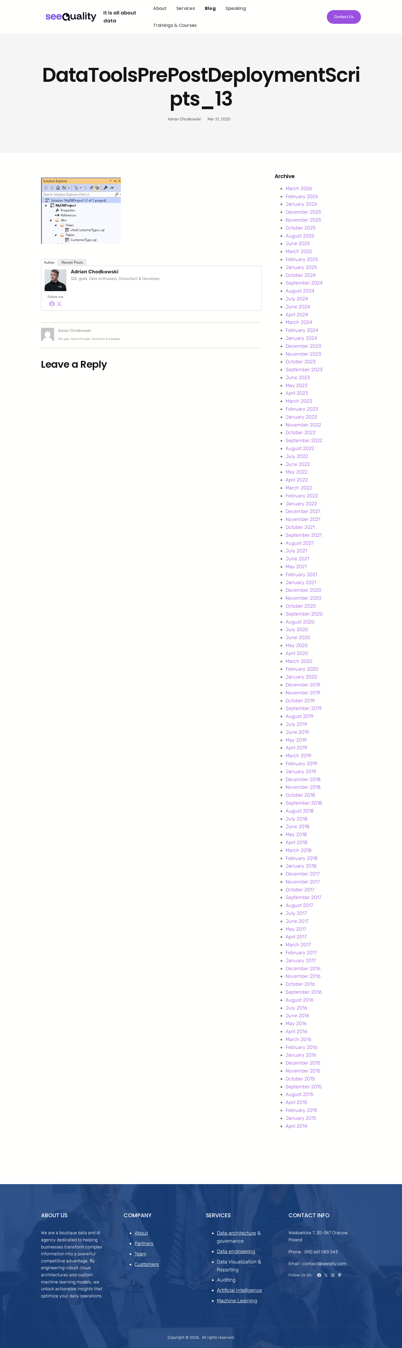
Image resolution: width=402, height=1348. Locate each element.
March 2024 (299, 322)
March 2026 (299, 188)
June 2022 (298, 464)
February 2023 (302, 409)
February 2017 (301, 953)
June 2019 (297, 732)
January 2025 (301, 267)
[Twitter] (59, 303)
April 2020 (297, 653)
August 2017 (299, 905)
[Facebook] (52, 303)
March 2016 (298, 1039)
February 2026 (302, 196)
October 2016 (300, 984)
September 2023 (304, 370)
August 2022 (300, 448)
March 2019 (298, 756)
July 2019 (296, 724)
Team (141, 1254)
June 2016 (297, 1016)
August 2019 (299, 716)
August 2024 (300, 291)
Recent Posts (72, 262)
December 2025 (303, 212)
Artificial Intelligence (239, 1290)
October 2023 (301, 362)
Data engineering (236, 1251)
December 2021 (303, 511)
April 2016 (296, 1031)
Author (49, 262)
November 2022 (303, 425)
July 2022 (297, 456)
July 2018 (296, 819)
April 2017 (296, 937)
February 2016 (301, 1047)
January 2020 (301, 677)
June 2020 (298, 637)
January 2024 (301, 338)
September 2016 (304, 992)
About (141, 1233)
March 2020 (299, 661)
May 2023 (296, 385)
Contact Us (344, 17)
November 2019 (303, 693)
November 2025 (303, 220)
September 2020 (304, 614)
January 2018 (301, 866)
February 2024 (302, 330)
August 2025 (300, 236)
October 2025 (301, 228)
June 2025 (298, 243)
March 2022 (299, 488)
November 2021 (303, 519)
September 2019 (304, 708)
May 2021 (296, 567)
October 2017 (300, 890)
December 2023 (303, 346)
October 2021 (300, 527)
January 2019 (301, 772)
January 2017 (301, 961)
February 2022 (302, 496)
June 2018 (297, 827)
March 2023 (299, 401)
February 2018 (301, 858)
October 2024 (301, 275)
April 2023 (297, 393)
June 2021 (297, 559)
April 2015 (296, 1102)
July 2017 (296, 913)
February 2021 (301, 575)
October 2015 (300, 1079)
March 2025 (299, 251)
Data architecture (236, 1233)
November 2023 (303, 354)
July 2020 (297, 630)
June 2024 (298, 307)
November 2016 (303, 976)
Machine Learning (237, 1301)
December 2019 (303, 685)
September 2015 (304, 1087)
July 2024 (297, 299)
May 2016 (296, 1024)
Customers (147, 1264)
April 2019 (296, 748)
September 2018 (304, 803)
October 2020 (301, 606)
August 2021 (299, 543)
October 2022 (301, 433)
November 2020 (303, 598)
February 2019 (301, 764)
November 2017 (303, 882)
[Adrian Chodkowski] (55, 289)
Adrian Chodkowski (94, 272)
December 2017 (303, 874)
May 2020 (297, 645)
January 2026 (301, 204)
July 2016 (296, 1008)
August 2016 (299, 1000)
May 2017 (296, 929)
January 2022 (301, 504)
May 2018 (296, 834)
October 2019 (300, 701)
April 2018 (296, 842)
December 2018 (303, 779)
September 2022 (304, 440)
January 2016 (301, 1055)
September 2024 (304, 283)
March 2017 (298, 945)
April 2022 (297, 480)
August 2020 (300, 622)
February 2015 (301, 1110)
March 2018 (298, 850)
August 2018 (300, 811)
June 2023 (298, 378)
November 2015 (303, 1071)
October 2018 (300, 795)
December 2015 (303, 1063)
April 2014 (296, 1126)
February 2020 (302, 669)
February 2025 (302, 259)
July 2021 (296, 551)
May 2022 (296, 472)
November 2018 (303, 787)
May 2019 (296, 740)
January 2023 (301, 417)
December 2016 (303, 969)
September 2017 (303, 897)
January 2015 (301, 1118)
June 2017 (297, 921)
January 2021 (301, 582)
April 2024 (297, 315)
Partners (144, 1243)
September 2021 (304, 535)
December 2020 (303, 590)
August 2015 (299, 1094)
